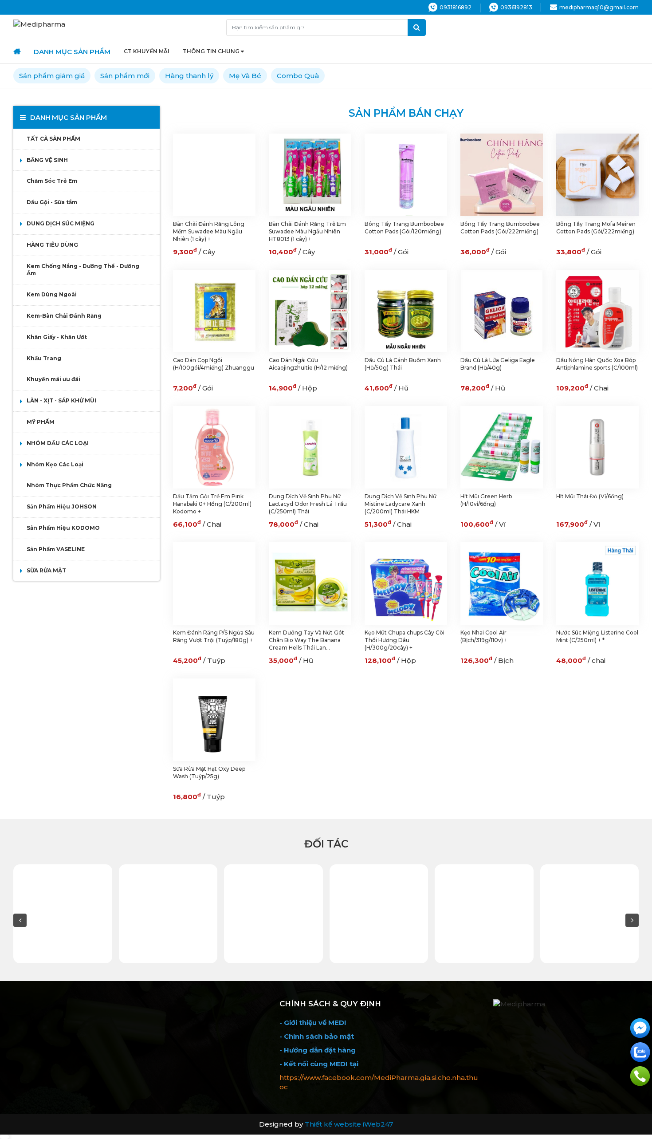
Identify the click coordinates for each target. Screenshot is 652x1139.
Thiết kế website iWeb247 (349, 1124)
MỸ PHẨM (41, 421)
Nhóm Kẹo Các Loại (55, 464)
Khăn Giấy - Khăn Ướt (57, 337)
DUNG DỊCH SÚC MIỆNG (60, 223)
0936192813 (516, 7)
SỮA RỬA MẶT (46, 570)
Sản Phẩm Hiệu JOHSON (62, 506)
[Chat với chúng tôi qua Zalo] (640, 1051)
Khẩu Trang (44, 358)
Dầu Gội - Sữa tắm (52, 202)
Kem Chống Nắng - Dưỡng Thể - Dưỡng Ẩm (83, 270)
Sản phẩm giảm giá (52, 75)
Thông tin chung (211, 51)
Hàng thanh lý (189, 75)
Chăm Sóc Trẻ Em (52, 180)
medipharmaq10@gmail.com (599, 7)
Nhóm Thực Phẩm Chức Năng (69, 485)
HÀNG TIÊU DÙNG (52, 244)
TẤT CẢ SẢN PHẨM (53, 138)
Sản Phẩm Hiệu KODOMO (63, 527)
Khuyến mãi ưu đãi (53, 379)
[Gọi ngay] (640, 1075)
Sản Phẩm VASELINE (56, 549)
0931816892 (455, 7)
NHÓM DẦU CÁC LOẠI (58, 443)
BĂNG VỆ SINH (47, 160)
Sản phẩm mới (124, 75)
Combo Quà (298, 75)
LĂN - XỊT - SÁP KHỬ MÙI (61, 400)
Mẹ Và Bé (245, 75)
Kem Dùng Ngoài (52, 294)
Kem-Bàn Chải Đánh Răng (64, 315)
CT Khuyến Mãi (146, 51)
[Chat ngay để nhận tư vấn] (640, 1027)
